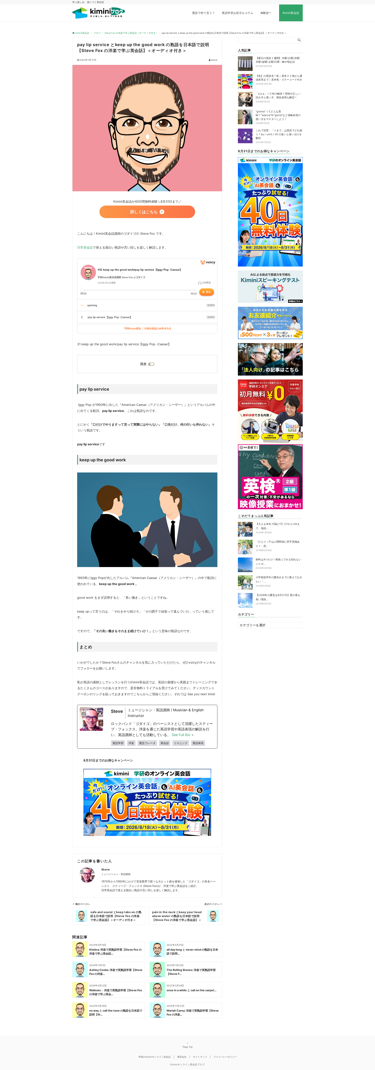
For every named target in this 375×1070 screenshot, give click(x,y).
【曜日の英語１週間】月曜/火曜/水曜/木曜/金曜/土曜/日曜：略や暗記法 (278, 60)
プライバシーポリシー (225, 1057)
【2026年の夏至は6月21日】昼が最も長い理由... (278, 599)
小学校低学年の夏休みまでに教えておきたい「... (279, 581)
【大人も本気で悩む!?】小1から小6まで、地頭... (278, 528)
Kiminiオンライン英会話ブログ (187, 1064)
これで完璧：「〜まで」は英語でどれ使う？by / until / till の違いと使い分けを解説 (279, 134)
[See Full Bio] (192, 735)
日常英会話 (85, 247)
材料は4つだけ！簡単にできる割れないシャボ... (278, 563)
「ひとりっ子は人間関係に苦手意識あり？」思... (278, 546)
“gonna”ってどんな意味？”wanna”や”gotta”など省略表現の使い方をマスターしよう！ (278, 115)
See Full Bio (181, 735)
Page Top (188, 1047)
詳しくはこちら (144, 211)
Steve (214, 60)
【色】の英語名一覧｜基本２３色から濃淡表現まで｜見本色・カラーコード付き (279, 77)
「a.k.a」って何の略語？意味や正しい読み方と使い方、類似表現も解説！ (278, 95)
